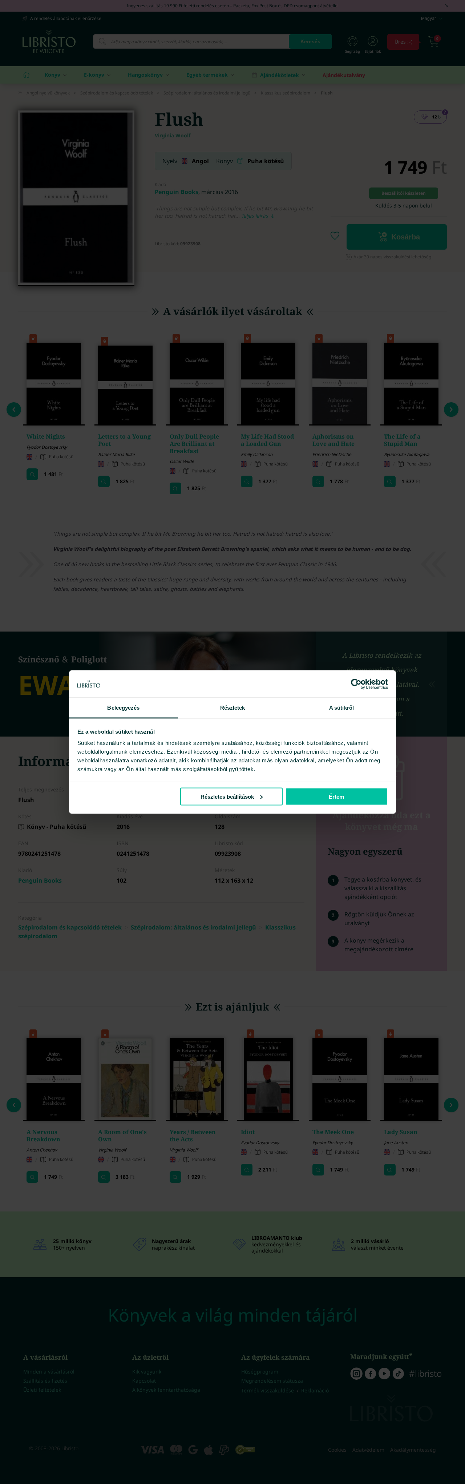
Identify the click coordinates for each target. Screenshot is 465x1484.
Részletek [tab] (232, 708)
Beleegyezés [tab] (123, 708)
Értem (336, 796)
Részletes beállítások (227, 796)
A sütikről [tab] (341, 708)
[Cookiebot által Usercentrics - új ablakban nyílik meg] (356, 683)
